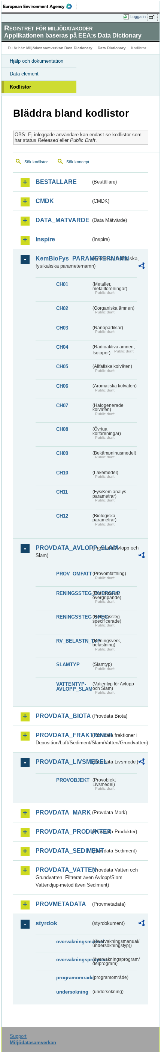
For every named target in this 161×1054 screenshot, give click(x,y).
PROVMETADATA (61, 904)
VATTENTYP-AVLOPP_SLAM (73, 686)
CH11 (62, 492)
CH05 (62, 366)
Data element (24, 74)
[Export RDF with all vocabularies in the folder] (142, 266)
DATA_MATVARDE (62, 220)
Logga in (138, 16)
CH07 (62, 405)
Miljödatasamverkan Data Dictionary (59, 48)
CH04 (62, 347)
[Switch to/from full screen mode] (153, 17)
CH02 (62, 308)
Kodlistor (20, 87)
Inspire (45, 239)
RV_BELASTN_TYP (73, 641)
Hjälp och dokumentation (36, 61)
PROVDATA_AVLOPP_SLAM (63, 548)
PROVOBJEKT (72, 780)
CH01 (62, 284)
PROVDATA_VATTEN (63, 870)
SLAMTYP (68, 664)
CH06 (62, 386)
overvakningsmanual (73, 941)
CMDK (45, 201)
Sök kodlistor (36, 162)
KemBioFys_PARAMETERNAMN (63, 258)
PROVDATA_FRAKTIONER (63, 735)
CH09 (62, 453)
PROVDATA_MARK (63, 812)
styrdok (46, 923)
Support (18, 1036)
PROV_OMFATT (73, 574)
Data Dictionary (112, 48)
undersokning (72, 992)
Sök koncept (77, 162)
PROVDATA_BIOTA (63, 716)
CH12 (62, 516)
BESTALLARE (56, 182)
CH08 (62, 429)
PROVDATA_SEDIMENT (63, 851)
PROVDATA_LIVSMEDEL (63, 762)
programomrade (73, 977)
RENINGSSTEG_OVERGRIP (73, 593)
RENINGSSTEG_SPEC (73, 617)
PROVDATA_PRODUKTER (63, 831)
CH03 (62, 328)
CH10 (62, 473)
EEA (39, 6)
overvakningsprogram (73, 959)
